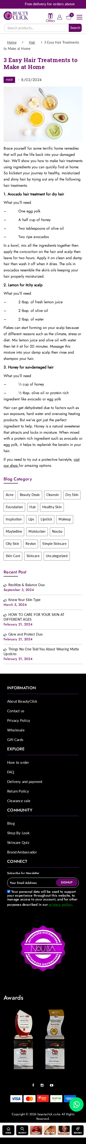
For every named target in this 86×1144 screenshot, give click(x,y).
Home (11, 42)
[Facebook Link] (34, 1083)
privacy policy (60, 904)
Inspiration (14, 519)
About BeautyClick (22, 701)
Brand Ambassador (22, 852)
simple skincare (54, 544)
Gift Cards (15, 739)
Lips (31, 519)
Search (75, 28)
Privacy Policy (18, 720)
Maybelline (14, 531)
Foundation (14, 507)
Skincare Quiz (18, 842)
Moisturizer (37, 531)
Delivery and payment (24, 781)
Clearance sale (18, 801)
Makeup (65, 519)
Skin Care (13, 556)
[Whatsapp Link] (76, 1104)
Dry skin (72, 495)
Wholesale (16, 730)
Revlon (31, 544)
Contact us (15, 711)
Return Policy (18, 791)
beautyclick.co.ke (49, 1114)
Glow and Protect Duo (25, 634)
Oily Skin (12, 544)
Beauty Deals (30, 495)
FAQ (10, 772)
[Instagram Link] (43, 1083)
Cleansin (52, 495)
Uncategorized (57, 556)
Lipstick (46, 519)
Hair (32, 42)
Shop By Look (18, 833)
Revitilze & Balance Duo (26, 585)
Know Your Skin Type (24, 600)
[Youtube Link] (53, 1083)
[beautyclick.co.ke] (16, 15)
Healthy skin (52, 507)
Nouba (57, 531)
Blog (11, 823)
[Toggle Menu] (79, 17)
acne (9, 495)
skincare (33, 556)
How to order (18, 762)
